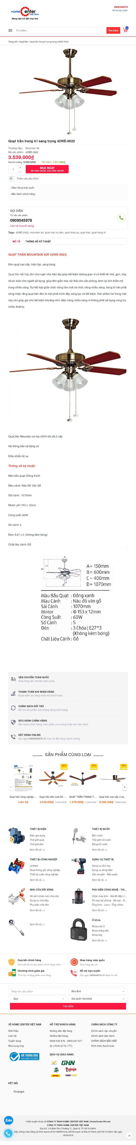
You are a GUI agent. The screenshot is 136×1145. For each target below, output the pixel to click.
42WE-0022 (22, 232)
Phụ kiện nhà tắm (39, 904)
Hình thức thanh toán (102, 1045)
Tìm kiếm (113, 30)
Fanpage (18, 1091)
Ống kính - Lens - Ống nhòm (107, 904)
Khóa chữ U (98, 926)
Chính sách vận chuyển (104, 1030)
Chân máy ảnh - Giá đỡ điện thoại (110, 896)
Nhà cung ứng (16, 1045)
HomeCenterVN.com (100, 1121)
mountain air (36, 232)
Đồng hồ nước (99, 844)
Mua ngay (47, 169)
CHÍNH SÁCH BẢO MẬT (104, 1040)
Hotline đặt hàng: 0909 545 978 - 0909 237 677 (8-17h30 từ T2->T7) (66, 1040)
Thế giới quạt (37, 839)
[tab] (16, 241)
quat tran (85, 232)
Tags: (11, 232)
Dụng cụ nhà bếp (39, 900)
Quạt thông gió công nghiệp (45, 870)
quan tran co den (54, 232)
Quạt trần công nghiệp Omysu (26, 796)
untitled (34, 865)
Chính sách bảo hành (103, 1035)
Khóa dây (97, 935)
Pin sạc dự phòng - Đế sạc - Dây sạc (112, 900)
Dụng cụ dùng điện (102, 870)
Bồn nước (97, 835)
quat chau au (72, 232)
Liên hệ (12, 1035)
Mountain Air (32, 148)
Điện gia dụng (37, 835)
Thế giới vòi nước (101, 839)
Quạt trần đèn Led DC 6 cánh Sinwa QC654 (62, 796)
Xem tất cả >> (37, 849)
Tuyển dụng (14, 1040)
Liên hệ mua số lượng (22, 225)
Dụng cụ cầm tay (101, 865)
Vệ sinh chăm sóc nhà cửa (44, 896)
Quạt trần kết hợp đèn (21, 274)
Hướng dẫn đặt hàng (61, 1030)
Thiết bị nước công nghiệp (44, 874)
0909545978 (121, 7)
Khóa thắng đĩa (100, 930)
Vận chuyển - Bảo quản (105, 874)
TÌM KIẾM (68, 1006)
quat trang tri (99, 232)
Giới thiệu (13, 1030)
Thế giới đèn (36, 844)
